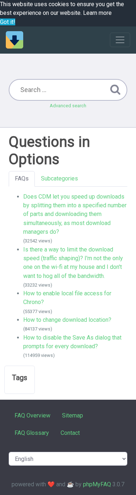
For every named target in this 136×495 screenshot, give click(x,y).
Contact (70, 432)
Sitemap (72, 415)
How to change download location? (67, 319)
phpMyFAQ (97, 484)
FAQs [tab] (22, 178)
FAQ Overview (32, 415)
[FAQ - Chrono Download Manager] (14, 39)
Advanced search (68, 105)
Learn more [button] (97, 12)
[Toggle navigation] (120, 40)
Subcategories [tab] (59, 178)
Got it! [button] (7, 21)
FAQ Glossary (32, 432)
